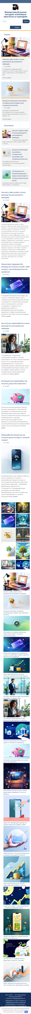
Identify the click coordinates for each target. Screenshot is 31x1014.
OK (26, 1012)
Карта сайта (9, 994)
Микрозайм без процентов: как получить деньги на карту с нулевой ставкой (15, 437)
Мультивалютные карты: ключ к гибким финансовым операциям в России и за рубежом (15, 792)
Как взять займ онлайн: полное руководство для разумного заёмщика (13, 61)
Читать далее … (6, 316)
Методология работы (15, 996)
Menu (17, 27)
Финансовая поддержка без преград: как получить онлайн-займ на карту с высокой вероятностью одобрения (15, 654)
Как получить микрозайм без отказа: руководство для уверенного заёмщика (15, 325)
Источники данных (20, 994)
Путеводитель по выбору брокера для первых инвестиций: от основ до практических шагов (20, 175)
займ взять (17, 235)
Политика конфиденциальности (15, 998)
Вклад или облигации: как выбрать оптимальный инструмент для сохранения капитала (15, 103)
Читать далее (7, 77)
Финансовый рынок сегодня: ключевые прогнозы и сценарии (15, 14)
